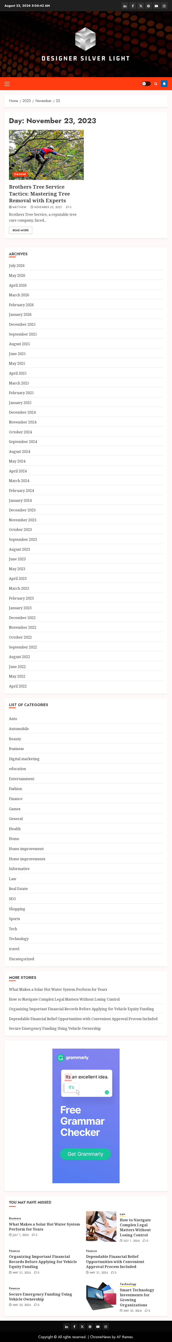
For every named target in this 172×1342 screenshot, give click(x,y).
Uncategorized (21, 958)
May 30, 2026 (22, 1305)
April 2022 (18, 686)
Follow (164, 83)
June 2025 (17, 353)
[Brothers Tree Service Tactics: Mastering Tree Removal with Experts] (46, 155)
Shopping (17, 908)
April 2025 (18, 373)
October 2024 (20, 432)
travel (14, 948)
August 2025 (19, 343)
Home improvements (27, 858)
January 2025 (20, 402)
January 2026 (20, 314)
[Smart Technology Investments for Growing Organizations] (101, 1296)
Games (14, 808)
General (20, 174)
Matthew (19, 207)
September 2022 (23, 647)
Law (12, 878)
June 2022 (17, 666)
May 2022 (17, 676)
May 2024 (17, 461)
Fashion (15, 788)
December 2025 (22, 324)
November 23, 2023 (48, 207)
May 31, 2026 (22, 1273)
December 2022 (22, 617)
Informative (19, 868)
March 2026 (19, 294)
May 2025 (17, 363)
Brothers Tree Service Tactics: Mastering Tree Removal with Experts (39, 193)
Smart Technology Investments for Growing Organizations (137, 1297)
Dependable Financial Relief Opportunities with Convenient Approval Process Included (83, 1018)
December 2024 (22, 412)
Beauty (15, 738)
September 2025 (23, 334)
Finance (15, 798)
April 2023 (18, 578)
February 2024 (21, 490)
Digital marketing (24, 758)
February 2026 (21, 304)
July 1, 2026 (21, 1235)
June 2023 (17, 558)
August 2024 (19, 451)
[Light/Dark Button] (146, 83)
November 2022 (22, 627)
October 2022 (20, 637)
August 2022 (19, 656)
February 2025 (21, 392)
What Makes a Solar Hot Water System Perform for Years (58, 989)
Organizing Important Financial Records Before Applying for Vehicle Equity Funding (81, 1008)
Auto (13, 718)
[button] (7, 84)
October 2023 (20, 529)
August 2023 (19, 549)
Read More (21, 230)
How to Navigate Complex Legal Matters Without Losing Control (64, 999)
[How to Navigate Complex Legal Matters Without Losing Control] (101, 1226)
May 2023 (17, 568)
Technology (19, 938)
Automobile (19, 728)
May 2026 (17, 275)
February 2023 (21, 598)
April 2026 (18, 285)
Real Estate (18, 888)
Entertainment (21, 778)
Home (14, 838)
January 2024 (20, 500)
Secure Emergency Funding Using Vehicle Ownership (55, 1028)
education (17, 768)
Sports (14, 918)
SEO (12, 898)
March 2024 (19, 480)
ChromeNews (100, 1337)
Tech (13, 928)
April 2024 (18, 471)
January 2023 (20, 607)
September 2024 (23, 441)
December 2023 (22, 510)
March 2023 (19, 588)
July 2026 (17, 265)
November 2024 (22, 422)
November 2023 (22, 519)
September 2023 (23, 539)
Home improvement (26, 848)
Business (16, 748)
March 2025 (19, 383)
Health (15, 828)
